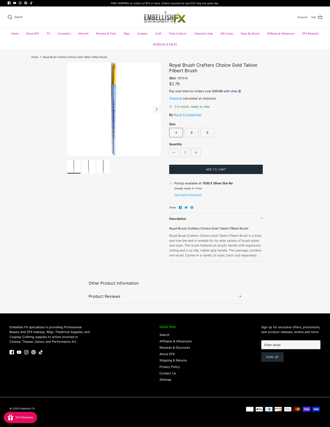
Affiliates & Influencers (281, 33)
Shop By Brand (250, 33)
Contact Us (167, 373)
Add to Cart (216, 169)
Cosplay (142, 33)
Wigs (127, 33)
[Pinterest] (25, 3)
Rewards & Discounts (174, 347)
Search (164, 335)
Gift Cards (226, 33)
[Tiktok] (31, 3)
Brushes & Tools (106, 33)
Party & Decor (177, 33)
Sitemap (165, 379)
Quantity (175, 144)
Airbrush (83, 33)
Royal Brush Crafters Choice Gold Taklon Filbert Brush (75, 57)
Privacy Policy (169, 367)
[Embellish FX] (165, 17)
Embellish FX (27, 408)
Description (177, 219)
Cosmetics (64, 33)
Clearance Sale (203, 33)
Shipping (175, 98)
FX (48, 33)
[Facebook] (9, 3)
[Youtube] (14, 3)
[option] (114, 109)
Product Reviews (104, 296)
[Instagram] (20, 3)
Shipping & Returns (173, 360)
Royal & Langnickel (187, 115)
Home (15, 33)
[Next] (156, 109)
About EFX (32, 33)
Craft (158, 33)
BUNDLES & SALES (165, 44)
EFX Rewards (310, 33)
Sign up (272, 357)
